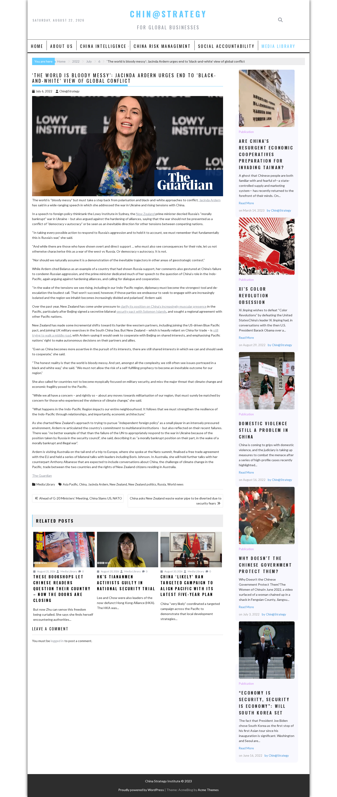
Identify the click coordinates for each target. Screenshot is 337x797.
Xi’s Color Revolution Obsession (266, 246)
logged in (57, 641)
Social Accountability (226, 46)
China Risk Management (162, 46)
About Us (61, 46)
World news (175, 484)
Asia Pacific (70, 484)
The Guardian (42, 475)
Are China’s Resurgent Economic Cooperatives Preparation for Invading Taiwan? (266, 98)
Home (37, 46)
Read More (246, 203)
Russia (161, 484)
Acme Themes (208, 790)
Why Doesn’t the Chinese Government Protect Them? (266, 515)
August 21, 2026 (46, 571)
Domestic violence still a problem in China (266, 380)
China (83, 484)
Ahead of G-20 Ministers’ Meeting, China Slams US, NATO (80, 498)
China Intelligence (103, 46)
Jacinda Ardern (210, 200)
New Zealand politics (142, 484)
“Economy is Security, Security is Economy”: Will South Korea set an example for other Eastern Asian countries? (266, 649)
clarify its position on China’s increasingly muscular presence (164, 306)
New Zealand (145, 214)
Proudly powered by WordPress (141, 790)
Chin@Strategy (168, 14)
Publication (246, 132)
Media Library (279, 46)
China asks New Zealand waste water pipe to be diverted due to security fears (175, 500)
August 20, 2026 (109, 571)
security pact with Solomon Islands (141, 311)
